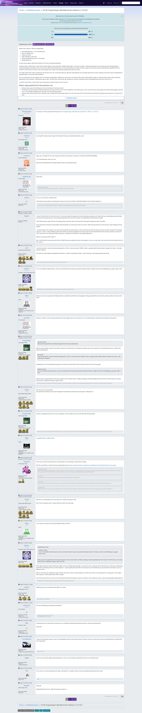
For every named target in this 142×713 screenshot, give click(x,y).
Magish (26, 216)
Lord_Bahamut (26, 639)
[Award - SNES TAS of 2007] (20, 261)
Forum (61, 3)
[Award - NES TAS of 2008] (20, 258)
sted (42, 438)
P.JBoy (27, 296)
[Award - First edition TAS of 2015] (20, 481)
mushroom (26, 605)
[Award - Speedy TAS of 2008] (24, 258)
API (41, 710)
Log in (117, 3)
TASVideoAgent (26, 111)
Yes (52, 34)
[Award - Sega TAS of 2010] (24, 289)
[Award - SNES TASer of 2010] (27, 406)
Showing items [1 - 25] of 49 (111, 102)
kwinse (26, 198)
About (81, 3)
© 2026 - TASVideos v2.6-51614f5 (26, 710)
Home (26, 3)
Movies (38, 3)
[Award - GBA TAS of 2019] (20, 358)
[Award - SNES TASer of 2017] (24, 402)
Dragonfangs (27, 340)
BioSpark (27, 685)
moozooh (27, 156)
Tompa (27, 390)
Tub (27, 671)
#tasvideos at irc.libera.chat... (83, 22)
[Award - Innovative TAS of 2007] (23, 481)
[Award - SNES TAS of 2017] (27, 402)
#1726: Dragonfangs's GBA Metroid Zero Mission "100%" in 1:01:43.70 (79, 111)
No (52, 31)
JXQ (27, 248)
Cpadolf (26, 587)
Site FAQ (66, 19)
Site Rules (79, 21)
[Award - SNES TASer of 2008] (29, 598)
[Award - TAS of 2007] (31, 258)
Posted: (25, 109)
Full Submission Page (39, 44)
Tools (55, 3)
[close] (122, 16)
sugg (37, 438)
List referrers (47, 710)
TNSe (26, 623)
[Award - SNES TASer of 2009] (20, 598)
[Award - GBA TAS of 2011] (24, 406)
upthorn (26, 269)
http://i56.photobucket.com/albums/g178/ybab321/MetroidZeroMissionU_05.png (92, 465)
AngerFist (27, 462)
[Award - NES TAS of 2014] (31, 402)
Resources (73, 3)
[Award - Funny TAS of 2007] (23, 261)
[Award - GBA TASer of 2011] (20, 406)
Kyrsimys (27, 318)
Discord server (61, 22)
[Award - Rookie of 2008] (24, 598)
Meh (52, 37)
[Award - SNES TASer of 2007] (27, 258)
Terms (37, 710)
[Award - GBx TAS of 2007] (27, 357)
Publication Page (50, 44)
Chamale (26, 136)
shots (51, 438)
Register (109, 3)
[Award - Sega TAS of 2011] (20, 289)
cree (46, 438)
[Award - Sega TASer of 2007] (30, 288)
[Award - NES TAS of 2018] (20, 402)
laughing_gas (27, 176)
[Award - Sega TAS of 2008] (27, 289)
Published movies (33, 10)
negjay (27, 658)
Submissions (47, 3)
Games (31, 3)
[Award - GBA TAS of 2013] (24, 358)
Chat (66, 3)
